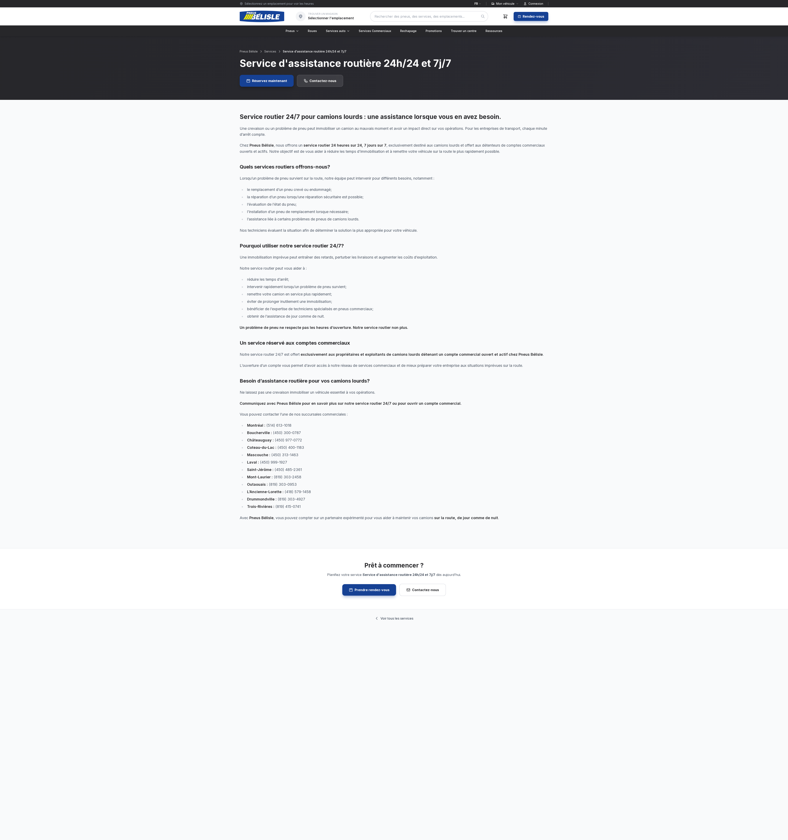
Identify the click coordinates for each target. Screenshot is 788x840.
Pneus (290, 31)
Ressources (494, 31)
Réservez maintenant (269, 81)
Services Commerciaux (375, 31)
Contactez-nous (322, 81)
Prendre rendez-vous (372, 590)
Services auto (336, 31)
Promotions (434, 31)
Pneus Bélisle (249, 51)
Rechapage (408, 31)
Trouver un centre (463, 31)
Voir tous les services (396, 618)
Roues (312, 31)
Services (270, 51)
